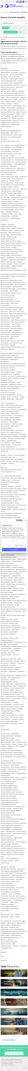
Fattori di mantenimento (7, 415)
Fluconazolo (11, 438)
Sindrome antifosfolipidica (7, 783)
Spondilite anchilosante (6, 848)
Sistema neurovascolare (7, 837)
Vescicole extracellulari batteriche (9, 931)
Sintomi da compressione (20, 823)
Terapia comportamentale (7, 873)
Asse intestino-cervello (17, 116)
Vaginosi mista (4, 927)
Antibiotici (3, 108)
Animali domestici (17, 105)
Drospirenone (4, 349)
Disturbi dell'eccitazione (19, 282)
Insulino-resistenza (21, 505)
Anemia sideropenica (6, 105)
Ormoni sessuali (5, 663)
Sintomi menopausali (6, 827)
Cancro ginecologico (6, 151)
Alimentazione (9, 95)
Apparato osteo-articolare (7, 114)
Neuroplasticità (17, 648)
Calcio (2, 145)
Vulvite (13, 944)
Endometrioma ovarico (6, 374)
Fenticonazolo (19, 430)
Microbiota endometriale (20, 600)
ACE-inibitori (4, 76)
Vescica (11, 929)
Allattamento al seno (20, 95)
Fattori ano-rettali (5, 413)
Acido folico (20, 81)
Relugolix (20, 744)
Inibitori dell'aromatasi (6, 501)
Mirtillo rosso (4, 613)
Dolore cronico (4, 313)
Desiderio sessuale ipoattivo (8, 239)
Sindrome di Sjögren (18, 808)
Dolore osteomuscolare (6, 330)
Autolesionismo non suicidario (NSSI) (10, 122)
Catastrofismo (12, 166)
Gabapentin (4, 455)
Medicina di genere (19, 578)
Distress (13, 276)
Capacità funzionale (19, 157)
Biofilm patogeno (5, 133)
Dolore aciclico (4, 311)
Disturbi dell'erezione (20, 284)
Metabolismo (22, 594)
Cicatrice (16, 187)
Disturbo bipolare (5, 305)
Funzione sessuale (16, 444)
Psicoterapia (14, 723)
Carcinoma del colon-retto (7, 160)
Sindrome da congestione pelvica (9, 785)
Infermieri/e (9, 490)
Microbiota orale (18, 602)
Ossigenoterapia (5, 665)
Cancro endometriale (16, 149)
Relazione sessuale (6, 744)
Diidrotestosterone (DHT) (16, 251)
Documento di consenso (12, 309)
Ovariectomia (4, 671)
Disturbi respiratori (5, 293)
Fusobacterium (4, 451)
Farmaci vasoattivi (5, 409)
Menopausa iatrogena (6, 588)
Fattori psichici (4, 422)
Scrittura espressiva (12, 771)
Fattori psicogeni (13, 422)
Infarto (3, 490)
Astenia (14, 118)
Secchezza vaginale (5, 773)
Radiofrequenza (16, 733)
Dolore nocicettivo (16, 324)
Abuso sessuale (4, 74)
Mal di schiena (10, 555)
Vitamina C (3, 939)
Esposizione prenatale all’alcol (8, 395)
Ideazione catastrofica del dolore (12, 476)
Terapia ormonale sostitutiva (8, 885)
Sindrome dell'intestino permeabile (9, 790)
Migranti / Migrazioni (6, 609)
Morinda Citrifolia (13, 623)
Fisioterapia (16, 436)
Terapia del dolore (5, 875)
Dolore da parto (5, 316)
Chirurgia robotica (5, 185)
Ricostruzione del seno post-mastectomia (11, 750)
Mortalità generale (5, 625)
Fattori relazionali (5, 426)
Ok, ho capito (14, 549)
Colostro (14, 199)
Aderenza (23, 85)
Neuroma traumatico (13, 644)
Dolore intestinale (5, 320)
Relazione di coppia (21, 742)
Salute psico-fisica (5, 767)
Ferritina (3, 432)
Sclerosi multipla (22, 769)
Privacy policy (4, 1065)
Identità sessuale (5, 478)
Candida (12, 155)
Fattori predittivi (17, 419)
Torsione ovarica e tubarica (7, 896)
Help (20, 32)
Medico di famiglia (5, 582)
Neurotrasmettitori (15, 650)
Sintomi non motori (17, 827)
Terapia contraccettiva (20, 873)
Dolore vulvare (14, 12)
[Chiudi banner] (25, 520)
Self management (21, 773)
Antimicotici (4, 110)
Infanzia (25, 488)
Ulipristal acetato (5, 914)
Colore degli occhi (5, 199)
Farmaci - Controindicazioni (7, 403)
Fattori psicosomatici (17, 424)
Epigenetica (3, 386)
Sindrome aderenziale (10, 781)
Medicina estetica (17, 580)
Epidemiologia (4, 384)
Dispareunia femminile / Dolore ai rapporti (11, 261)
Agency (14, 89)
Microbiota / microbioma (7, 600)
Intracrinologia (16, 517)
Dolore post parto (5, 336)
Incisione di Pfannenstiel (7, 486)
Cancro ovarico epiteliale (7, 153)
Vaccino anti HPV (16, 921)
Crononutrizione (5, 218)
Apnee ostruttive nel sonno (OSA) (16, 110)
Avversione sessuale (6, 126)
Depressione (4, 232)
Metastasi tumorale (14, 596)
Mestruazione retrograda (7, 592)
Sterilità (3, 852)
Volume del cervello (5, 944)
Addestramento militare (7, 85)
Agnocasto (14, 91)
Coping (2, 212)
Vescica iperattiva (19, 929)
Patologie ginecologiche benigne (9, 686)
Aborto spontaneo (5, 72)
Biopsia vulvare (14, 133)
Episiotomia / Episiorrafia (14, 386)
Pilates (2, 696)
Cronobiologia (14, 216)
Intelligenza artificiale (6, 509)
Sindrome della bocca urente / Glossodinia (11, 792)
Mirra (24, 611)
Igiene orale (21, 478)
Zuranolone (3, 960)
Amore (2, 101)
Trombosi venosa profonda (7, 904)
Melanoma (14, 582)
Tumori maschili (15, 908)
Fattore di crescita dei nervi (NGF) (9, 411)
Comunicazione (18, 203)
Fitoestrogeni (23, 436)
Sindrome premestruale (7, 823)
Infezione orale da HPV (6, 492)
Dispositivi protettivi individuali (8, 268)
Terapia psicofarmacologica (7, 887)
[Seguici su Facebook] (17, 2)
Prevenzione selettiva (19, 706)
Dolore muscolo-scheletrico (17, 322)
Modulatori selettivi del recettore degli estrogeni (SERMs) (13, 616)
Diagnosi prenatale (5, 247)
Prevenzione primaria (18, 704)
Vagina (23, 921)
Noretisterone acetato (6, 654)
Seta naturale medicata (18, 779)
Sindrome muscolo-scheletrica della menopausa (13, 819)
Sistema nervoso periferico (7, 835)
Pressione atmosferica (6, 702)
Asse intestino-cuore (6, 118)
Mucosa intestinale (5, 630)
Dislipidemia (4, 259)
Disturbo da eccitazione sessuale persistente (12, 307)
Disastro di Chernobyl (12, 253)
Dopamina (12, 345)
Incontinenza (18, 486)
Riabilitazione (11, 746)
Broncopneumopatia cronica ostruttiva (10, 141)
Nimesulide (3, 652)
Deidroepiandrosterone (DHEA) (8, 226)
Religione (14, 744)
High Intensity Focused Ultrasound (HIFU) (11, 469)
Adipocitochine (19, 87)
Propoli (21, 717)
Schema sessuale (12, 769)
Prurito (2, 721)
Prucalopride (15, 719)
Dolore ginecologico (5, 318)
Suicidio (17, 860)
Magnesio (3, 555)
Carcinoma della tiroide (21, 160)
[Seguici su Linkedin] (23, 2)
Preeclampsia (11, 700)
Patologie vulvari (22, 686)
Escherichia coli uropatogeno (8, 392)
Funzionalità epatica (6, 444)
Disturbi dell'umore (17, 286)
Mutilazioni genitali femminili (8, 634)
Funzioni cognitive (20, 449)
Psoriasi (21, 723)
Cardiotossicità (4, 166)
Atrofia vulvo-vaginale (6, 120)
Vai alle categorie (9, 1040)
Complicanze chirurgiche (7, 203)
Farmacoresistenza (21, 409)
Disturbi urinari (14, 303)
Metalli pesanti (4, 596)
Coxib (19, 214)
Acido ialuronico (5, 83)
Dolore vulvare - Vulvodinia (7, 338)
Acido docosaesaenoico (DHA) (16, 78)
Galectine (10, 455)
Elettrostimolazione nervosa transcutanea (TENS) (13, 365)
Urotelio (17, 916)
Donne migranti (5, 343)
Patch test (12, 679)
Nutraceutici (16, 654)
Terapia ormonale (14, 881)
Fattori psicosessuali (6, 424)
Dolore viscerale (15, 336)
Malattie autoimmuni (17, 561)
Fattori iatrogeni (5, 417)
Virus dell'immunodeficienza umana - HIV (11, 937)
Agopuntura (21, 91)
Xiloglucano (3, 952)
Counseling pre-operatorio (12, 212)
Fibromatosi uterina (13, 434)
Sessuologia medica (6, 779)
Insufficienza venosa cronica (8, 505)
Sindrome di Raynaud (6, 808)
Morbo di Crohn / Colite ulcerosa (9, 619)
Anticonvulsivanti (11, 108)
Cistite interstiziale (6, 191)
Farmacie (13, 409)
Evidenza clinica (20, 399)
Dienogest (14, 247)
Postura (25, 698)
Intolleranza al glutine (11, 515)
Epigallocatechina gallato (15, 384)
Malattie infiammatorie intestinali (9, 565)
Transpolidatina (5, 898)
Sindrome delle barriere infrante (9, 800)
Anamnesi (19, 101)
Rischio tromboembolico (7, 756)
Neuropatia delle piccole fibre (19, 646)
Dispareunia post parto (6, 264)
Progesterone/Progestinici (7, 713)
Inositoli (15, 501)
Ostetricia (17, 669)
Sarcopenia (3, 769)
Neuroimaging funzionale (7, 642)
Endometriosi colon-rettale (7, 376)
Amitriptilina (22, 99)
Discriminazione (11, 257)
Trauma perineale (18, 900)
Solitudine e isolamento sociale (8, 840)
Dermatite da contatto (16, 234)
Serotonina (24, 777)
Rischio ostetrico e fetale (7, 754)
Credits (25, 1068)
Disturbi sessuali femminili (7, 297)
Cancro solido (17, 153)
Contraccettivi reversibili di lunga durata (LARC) (12, 207)
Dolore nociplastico (5, 326)
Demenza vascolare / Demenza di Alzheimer (12, 228)
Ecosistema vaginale (19, 353)
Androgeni (9, 103)
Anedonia (15, 103)
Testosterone (4, 894)
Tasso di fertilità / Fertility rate (8, 869)
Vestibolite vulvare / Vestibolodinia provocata (12, 933)
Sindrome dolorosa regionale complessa (11, 810)
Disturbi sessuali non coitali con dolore (10, 301)
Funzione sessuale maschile (8, 449)
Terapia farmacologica (16, 875)
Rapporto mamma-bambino (8, 738)
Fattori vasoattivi (15, 426)
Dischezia (3, 257)
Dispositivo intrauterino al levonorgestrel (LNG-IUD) (13, 270)
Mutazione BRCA (13, 632)
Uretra (12, 914)
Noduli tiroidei (11, 652)
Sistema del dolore (10, 831)
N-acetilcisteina (4, 638)
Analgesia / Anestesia (10, 101)
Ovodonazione (21, 671)
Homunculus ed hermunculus (8, 471)
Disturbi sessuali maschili (7, 299)
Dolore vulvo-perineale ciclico (8, 340)
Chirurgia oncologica (19, 182)
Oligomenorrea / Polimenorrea (8, 659)
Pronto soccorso (14, 717)
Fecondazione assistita (6, 428)
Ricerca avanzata (10, 32)
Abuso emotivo (14, 72)
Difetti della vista (5, 251)
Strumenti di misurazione (7, 860)
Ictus (2, 476)
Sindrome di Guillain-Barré (7, 806)
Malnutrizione (22, 571)
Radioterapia (18, 736)
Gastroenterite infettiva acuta (8, 457)
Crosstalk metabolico (15, 218)
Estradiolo (3, 397)
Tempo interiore (21, 869)
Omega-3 (19, 659)
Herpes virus (4, 467)
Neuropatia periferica (6, 648)
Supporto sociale (5, 862)
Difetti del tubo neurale (6, 249)
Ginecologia (16, 461)
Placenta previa (21, 696)
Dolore (20, 309)
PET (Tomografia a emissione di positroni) (11, 694)
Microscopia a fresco (6, 607)
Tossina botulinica (20, 896)
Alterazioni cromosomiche (12, 97)
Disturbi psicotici (14, 291)
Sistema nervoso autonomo (19, 833)
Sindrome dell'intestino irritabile (9, 788)
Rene (25, 744)
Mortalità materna (15, 625)
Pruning (21, 719)
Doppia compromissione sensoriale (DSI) (11, 347)
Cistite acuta (15, 189)
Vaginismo (3, 923)
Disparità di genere (5, 266)
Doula (23, 347)
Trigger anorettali (14, 902)
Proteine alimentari (5, 719)
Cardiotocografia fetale (19, 164)
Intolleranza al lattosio (6, 517)
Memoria (3, 584)
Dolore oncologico (16, 326)
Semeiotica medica (5, 775)
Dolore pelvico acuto (6, 332)
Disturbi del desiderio (6, 282)
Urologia (11, 916)
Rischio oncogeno (18, 752)
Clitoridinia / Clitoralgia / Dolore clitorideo (11, 193)
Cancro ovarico (15, 151)
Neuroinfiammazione (20, 642)
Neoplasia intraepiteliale (7, 640)
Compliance (16, 201)
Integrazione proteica (12, 507)
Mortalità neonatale (6, 627)
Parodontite (3, 677)
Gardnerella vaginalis (19, 455)
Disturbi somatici (5, 303)
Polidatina (7, 698)
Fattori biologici (14, 413)
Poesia (2, 698)
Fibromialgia (22, 434)
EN (26, 1)
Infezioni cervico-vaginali (7, 494)
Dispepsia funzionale (17, 266)
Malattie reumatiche (21, 569)
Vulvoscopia (16, 946)
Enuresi (19, 382)
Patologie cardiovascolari (7, 684)
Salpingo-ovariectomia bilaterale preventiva (11, 763)
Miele (13, 607)
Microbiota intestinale (6, 602)
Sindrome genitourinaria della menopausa (11, 815)
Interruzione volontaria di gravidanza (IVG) (11, 513)
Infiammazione (4, 499)
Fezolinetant (4, 434)
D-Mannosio (4, 224)
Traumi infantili (4, 902)
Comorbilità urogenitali (6, 201)
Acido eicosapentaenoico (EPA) (8, 81)
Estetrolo (19, 395)
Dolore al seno (20, 311)
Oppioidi (23, 661)
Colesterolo (12, 195)
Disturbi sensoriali (16, 293)
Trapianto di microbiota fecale (17, 898)
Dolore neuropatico (5, 324)
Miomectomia (18, 611)
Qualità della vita (5, 729)
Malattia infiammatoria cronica (8, 557)
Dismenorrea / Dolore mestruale (17, 259)
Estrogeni (22, 397)
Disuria (2, 309)
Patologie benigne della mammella (9, 682)
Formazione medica (12, 440)
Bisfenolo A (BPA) (18, 135)
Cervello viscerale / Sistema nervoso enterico (12, 178)
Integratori (3, 507)
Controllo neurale (19, 209)
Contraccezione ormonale (7, 209)
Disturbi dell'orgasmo (6, 286)
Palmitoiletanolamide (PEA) (7, 675)
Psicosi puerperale (5, 723)
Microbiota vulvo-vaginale (7, 605)
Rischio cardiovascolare (6, 752)
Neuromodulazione (5, 646)
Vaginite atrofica (21, 923)
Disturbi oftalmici (21, 288)
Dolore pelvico (17, 330)
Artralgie (17, 114)
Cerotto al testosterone (6, 174)
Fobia (23, 438)
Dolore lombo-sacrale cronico (18, 320)
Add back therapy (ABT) (16, 83)
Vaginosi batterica (16, 925)
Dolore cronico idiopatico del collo (17, 313)
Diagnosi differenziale (6, 245)
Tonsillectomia (16, 894)
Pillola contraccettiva (10, 696)
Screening (3, 771)
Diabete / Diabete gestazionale (8, 241)
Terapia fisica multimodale (7, 877)
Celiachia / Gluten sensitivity (8, 170)
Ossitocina (12, 665)
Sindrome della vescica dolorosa (9, 798)
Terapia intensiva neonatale (8, 879)
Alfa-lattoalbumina (9, 93)
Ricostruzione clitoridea (6, 748)
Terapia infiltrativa (19, 877)
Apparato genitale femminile (8, 112)
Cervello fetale (23, 176)
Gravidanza (11, 463)
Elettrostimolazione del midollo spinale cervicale (13, 363)
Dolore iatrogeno (16, 318)
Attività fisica (16, 120)
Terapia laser (19, 879)
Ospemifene (13, 663)
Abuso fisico (23, 72)
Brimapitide (4, 139)
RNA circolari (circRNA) (19, 756)
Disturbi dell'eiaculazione (7, 284)
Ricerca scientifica (20, 746)
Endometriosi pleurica (6, 378)
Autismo (22, 120)
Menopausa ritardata (17, 590)
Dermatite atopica (5, 234)
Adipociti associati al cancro (8, 87)
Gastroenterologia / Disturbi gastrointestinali (12, 459)
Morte (23, 627)
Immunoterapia (16, 480)
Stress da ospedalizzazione (12, 858)
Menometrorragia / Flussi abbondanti (15, 584)
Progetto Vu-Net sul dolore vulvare (9, 715)
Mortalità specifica (16, 627)
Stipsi (2, 858)
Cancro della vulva (5, 149)
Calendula (7, 145)
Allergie (2, 97)
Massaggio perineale (6, 575)
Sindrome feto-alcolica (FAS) (8, 813)
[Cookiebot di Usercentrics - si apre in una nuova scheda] (16, 520)
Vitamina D (10, 939)
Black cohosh (4, 137)
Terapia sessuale (20, 887)
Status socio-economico (17, 850)
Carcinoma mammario (21, 162)
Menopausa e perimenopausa (8, 586)
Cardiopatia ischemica (6, 164)
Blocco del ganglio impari (15, 137)
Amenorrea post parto (6, 99)
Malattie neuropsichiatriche (8, 569)
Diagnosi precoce (17, 245)
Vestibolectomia (23, 931)
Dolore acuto (12, 311)
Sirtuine (3, 831)
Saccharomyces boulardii (7, 761)
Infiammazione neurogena (16, 499)
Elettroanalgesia (5, 359)
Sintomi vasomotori (5, 829)
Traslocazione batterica (6, 900)
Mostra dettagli (19, 545)
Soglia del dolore (18, 837)
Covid (15, 214)
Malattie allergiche (6, 561)
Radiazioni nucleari (5, 733)
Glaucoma (22, 461)
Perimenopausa (5, 692)
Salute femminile (5, 765)
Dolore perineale (5, 334)
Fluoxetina (17, 438)
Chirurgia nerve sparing (7, 182)
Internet (3, 511)
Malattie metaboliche (6, 567)
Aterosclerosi (20, 118)
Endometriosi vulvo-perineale (8, 382)
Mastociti (10, 578)
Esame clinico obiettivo (13, 388)
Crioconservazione (5, 216)
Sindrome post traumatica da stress (10, 821)
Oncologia (16, 661)
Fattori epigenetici (18, 415)
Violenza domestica (16, 935)
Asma (2, 116)
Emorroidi (19, 372)
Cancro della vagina (17, 147)
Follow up (3, 440)
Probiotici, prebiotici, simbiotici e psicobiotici (12, 709)
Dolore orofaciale (5, 328)
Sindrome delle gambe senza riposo (10, 802)
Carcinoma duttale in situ (7, 162)
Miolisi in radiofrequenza (7, 611)
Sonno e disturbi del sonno (7, 842)
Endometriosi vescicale (6, 380)
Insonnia (17, 503)
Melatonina (21, 582)
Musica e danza (15, 630)
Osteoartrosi (18, 667)
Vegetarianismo (4, 929)
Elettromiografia (14, 359)
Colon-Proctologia (5, 197)
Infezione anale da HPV (19, 490)
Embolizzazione (4, 368)
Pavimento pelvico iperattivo (17, 688)
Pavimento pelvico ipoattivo (7, 690)
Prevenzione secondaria (7, 706)
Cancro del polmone (6, 147)
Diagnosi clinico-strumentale (8, 243)
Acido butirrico (4, 78)
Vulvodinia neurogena (6, 946)
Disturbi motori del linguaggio (8, 288)
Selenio (13, 773)
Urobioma (17, 914)
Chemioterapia (4, 180)
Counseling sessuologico (7, 214)
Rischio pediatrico (18, 754)
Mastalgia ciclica (16, 575)
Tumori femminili (5, 908)
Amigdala (15, 99)
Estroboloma (15, 397)
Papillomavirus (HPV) (20, 675)
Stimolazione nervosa (17, 852)
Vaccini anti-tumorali (6, 921)
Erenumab (3, 388)
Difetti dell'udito (18, 249)
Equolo (23, 386)
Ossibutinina (21, 663)
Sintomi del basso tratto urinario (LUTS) (11, 825)
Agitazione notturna (6, 91)
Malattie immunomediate (7, 563)
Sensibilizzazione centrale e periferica (10, 777)
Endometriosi (16, 374)
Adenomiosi (17, 85)
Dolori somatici (20, 340)
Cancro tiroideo (4, 155)
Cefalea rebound (21, 168)
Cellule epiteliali (20, 170)
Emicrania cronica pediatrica (8, 370)
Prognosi (21, 715)
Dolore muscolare (5, 322)
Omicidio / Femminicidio (7, 661)
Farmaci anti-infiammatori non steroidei (11, 407)
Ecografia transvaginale (6, 353)
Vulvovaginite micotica (6, 948)
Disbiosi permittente (16, 255)
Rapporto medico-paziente (7, 740)
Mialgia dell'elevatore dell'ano (8, 598)
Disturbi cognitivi (5, 278)
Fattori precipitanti (14, 417)
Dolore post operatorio (16, 334)
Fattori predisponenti (6, 419)
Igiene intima (14, 478)
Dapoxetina (11, 224)
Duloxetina (11, 349)
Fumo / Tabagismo (16, 442)
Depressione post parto (14, 232)
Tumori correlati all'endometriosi (9, 906)
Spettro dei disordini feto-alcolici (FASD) (10, 846)
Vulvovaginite (23, 946)
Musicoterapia (4, 632)
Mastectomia (4, 578)
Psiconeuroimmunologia (11, 721)
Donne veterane (5, 345)
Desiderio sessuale (12, 237)
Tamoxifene (12, 867)
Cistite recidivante (16, 191)
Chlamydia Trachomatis (6, 187)
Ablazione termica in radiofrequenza (10, 70)
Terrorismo (15, 889)
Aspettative (7, 116)
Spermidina (15, 844)
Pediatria (18, 690)
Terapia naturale (5, 881)
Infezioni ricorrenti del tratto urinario (10, 496)
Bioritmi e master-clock (6, 135)
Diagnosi (19, 241)
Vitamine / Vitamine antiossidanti (9, 941)
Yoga (2, 956)
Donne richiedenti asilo (16, 343)
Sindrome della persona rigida (8, 796)
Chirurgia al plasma (14, 180)
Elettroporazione (5, 361)
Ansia (24, 105)
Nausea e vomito (14, 638)
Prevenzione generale (6, 704)
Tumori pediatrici (5, 910)
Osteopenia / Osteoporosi (7, 669)
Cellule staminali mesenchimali (8, 172)
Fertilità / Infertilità (15, 432)
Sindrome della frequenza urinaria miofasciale (12, 794)
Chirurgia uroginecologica (17, 185)
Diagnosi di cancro (21, 243)
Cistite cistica (23, 189)
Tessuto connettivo (15, 892)
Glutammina (4, 463)
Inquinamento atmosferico (7, 503)
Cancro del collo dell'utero (17, 145)
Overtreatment (12, 671)
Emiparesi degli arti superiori (8, 372)
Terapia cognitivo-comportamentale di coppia (12, 871)
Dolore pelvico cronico (17, 332)
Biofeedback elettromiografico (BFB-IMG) (11, 130)
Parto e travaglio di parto (14, 677)
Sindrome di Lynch (20, 806)
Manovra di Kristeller (14, 573)
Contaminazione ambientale (18, 205)
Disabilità (3, 253)
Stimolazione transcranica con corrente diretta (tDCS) (12, 855)
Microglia (17, 605)
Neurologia (3, 644)
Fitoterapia (4, 438)
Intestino (3, 515)
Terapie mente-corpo (6, 889)
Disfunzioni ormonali (21, 257)
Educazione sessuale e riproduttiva (9, 355)
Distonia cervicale (5, 276)
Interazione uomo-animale (19, 509)
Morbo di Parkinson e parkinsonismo (10, 621)
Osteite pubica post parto (7, 667)
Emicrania (12, 368)
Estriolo (9, 397)
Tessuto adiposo (5, 892)
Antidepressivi (20, 108)
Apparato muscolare (21, 112)
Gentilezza (9, 461)
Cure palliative (4, 220)
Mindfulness (23, 609)
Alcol (2, 93)
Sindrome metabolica (6, 817)
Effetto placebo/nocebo (6, 357)
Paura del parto (5, 688)
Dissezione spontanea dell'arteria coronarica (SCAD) (14, 274)
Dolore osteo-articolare (16, 328)
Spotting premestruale (19, 848)
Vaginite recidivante (6, 925)
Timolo (10, 894)
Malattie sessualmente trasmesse (9, 571)
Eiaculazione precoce (19, 357)
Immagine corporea (5, 480)
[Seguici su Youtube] (20, 2)
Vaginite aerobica (11, 923)
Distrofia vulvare (21, 276)
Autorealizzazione (15, 124)
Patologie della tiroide (19, 684)
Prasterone (4, 700)
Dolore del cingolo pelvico (16, 316)
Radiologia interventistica (7, 736)
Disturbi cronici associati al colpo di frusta (11, 280)
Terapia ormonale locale (7, 883)
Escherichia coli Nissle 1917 (7, 390)
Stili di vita (8, 852)
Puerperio (3, 725)
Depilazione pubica (18, 230)
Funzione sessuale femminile (8, 447)
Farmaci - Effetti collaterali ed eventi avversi (12, 405)
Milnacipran (16, 609)
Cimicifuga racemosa (6, 189)
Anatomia (3, 103)
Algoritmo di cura (19, 93)
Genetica (3, 461)
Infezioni (15, 492)
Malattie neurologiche (18, 567)
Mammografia (4, 573)
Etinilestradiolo (10, 399)
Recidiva (17, 740)
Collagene (18, 195)
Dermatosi (3, 237)
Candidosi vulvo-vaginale (7, 157)
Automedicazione (5, 124)
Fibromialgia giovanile (6, 436)
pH (23, 694)
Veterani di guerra (5, 935)
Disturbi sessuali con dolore (8, 295)
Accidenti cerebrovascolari (16, 74)
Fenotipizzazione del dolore (7, 430)
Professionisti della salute (7, 711)
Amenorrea (23, 97)
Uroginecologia (4, 916)
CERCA (25, 6)
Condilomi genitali (5, 205)
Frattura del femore (5, 442)
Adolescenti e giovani (6, 89)
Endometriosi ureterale (19, 378)
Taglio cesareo (4, 867)
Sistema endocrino (21, 831)
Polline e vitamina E (16, 698)
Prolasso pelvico (5, 717)
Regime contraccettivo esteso (8, 742)
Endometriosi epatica (20, 376)
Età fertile (3, 399)
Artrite (22, 114)
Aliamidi (3, 95)
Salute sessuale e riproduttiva (18, 767)
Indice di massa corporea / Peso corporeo (11, 488)
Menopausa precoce (6, 590)
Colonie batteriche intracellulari (19, 197)
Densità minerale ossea (6, 230)
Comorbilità (20, 199)
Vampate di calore (13, 927)
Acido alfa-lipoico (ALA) (14, 76)
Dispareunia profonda (19, 264)
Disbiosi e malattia (5, 255)
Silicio (2, 781)
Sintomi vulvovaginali (17, 829)
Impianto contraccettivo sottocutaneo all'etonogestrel (10, 483)
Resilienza (3, 746)
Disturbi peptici (4, 291)
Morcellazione (4, 623)
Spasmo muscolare (6, 844)
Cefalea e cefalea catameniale (8, 168)
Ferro (7, 432)
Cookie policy (11, 1065)
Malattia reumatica (22, 559)
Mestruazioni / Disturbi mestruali (9, 594)
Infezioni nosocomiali (19, 494)
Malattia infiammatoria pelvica (8, 559)
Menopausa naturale (18, 588)
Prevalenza (16, 702)
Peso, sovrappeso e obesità (16, 692)
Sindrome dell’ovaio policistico (8, 804)
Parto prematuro (5, 679)
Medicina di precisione (6, 580)
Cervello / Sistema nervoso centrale (9, 176)
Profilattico (17, 711)
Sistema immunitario (6, 833)
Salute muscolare (15, 765)
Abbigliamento (4, 68)
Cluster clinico (4, 195)
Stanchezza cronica (5, 850)
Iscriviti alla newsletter (14, 1053)
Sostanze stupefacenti (21, 842)
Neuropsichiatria (5, 650)
